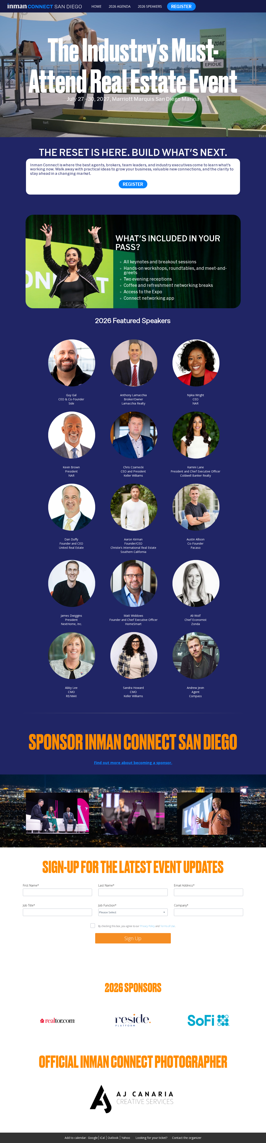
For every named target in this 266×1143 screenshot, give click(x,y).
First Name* (31, 885)
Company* (181, 905)
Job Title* (29, 905)
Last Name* (106, 885)
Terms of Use (167, 926)
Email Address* (184, 885)
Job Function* (107, 905)
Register (181, 6)
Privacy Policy (147, 926)
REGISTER (133, 184)
